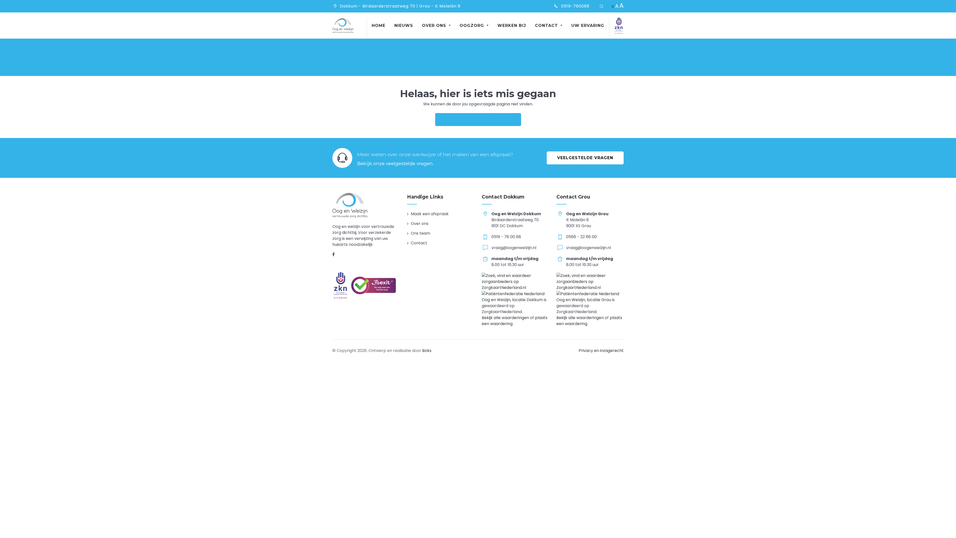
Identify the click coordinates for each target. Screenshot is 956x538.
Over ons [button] (435, 25)
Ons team (420, 233)
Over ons (419, 223)
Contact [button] (547, 25)
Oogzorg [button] (472, 25)
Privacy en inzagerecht (601, 350)
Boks (426, 350)
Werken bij (511, 25)
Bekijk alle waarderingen (505, 318)
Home (378, 25)
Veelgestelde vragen (585, 157)
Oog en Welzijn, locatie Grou (583, 300)
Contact (419, 243)
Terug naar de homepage (478, 119)
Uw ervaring (587, 25)
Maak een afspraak (430, 214)
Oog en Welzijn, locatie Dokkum (512, 300)
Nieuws (403, 25)
